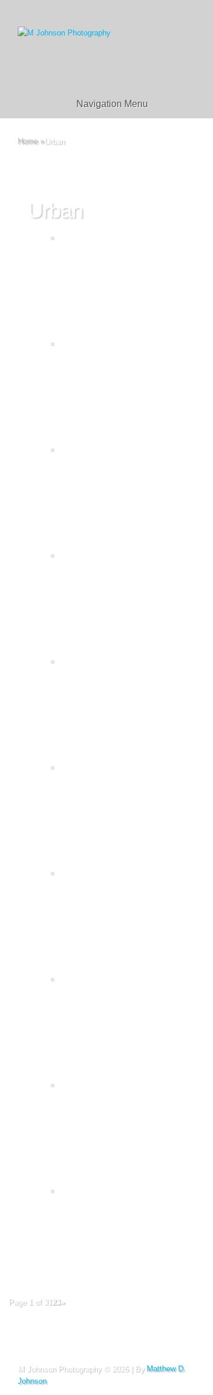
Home (28, 141)
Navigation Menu (112, 104)
